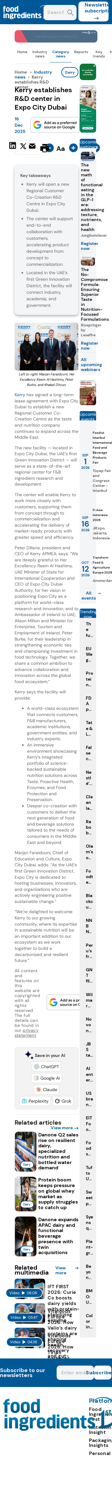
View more (62, 1127)
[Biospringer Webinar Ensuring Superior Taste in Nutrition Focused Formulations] (88, 403)
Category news (60, 54)
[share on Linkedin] (13, 147)
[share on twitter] (23, 147)
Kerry (20, 394)
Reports (81, 52)
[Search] (70, 13)
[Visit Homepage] (27, 22)
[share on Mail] (33, 147)
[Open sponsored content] (56, 41)
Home (22, 52)
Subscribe (102, 1373)
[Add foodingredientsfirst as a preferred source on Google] (55, 125)
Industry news (39, 54)
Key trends (99, 54)
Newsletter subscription (97, 8)
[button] (46, 1067)
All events (89, 596)
